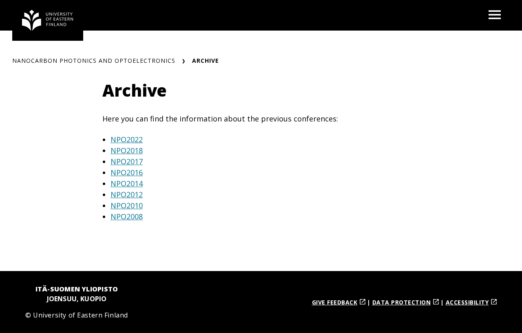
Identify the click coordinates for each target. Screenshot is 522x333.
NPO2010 (127, 205)
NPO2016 (127, 172)
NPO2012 (127, 194)
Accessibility (467, 302)
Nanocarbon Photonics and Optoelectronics (93, 60)
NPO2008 (127, 216)
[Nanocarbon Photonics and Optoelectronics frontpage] (47, 20)
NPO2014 (127, 183)
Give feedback (335, 302)
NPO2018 (127, 150)
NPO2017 (127, 161)
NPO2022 (127, 139)
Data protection (401, 302)
